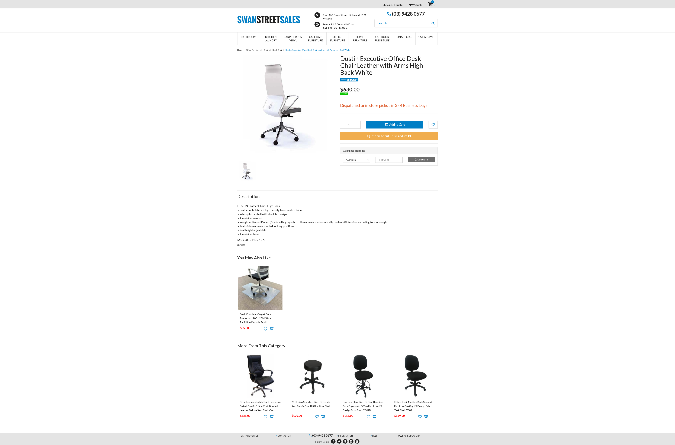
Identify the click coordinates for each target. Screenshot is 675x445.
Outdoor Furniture (382, 38)
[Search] (433, 23)
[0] (430, 4)
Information (345, 435)
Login (389, 4)
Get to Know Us (249, 435)
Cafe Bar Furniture (315, 38)
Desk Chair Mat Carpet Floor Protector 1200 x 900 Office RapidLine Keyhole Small (255, 318)
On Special (404, 36)
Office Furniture (337, 38)
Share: (344, 79)
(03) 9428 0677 (408, 14)
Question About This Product (387, 136)
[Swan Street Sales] (268, 19)
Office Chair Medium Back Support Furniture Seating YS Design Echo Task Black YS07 (413, 406)
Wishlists (417, 4)
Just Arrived (426, 36)
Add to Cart (397, 124)
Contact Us (284, 435)
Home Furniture (359, 38)
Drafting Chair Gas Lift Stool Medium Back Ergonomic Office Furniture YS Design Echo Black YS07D (363, 406)
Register (398, 4)
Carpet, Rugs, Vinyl (293, 38)
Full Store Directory (408, 435)
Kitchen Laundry (271, 38)
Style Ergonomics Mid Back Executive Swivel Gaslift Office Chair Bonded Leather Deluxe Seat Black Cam (260, 406)
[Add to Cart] (271, 328)
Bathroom (248, 36)
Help (374, 435)
